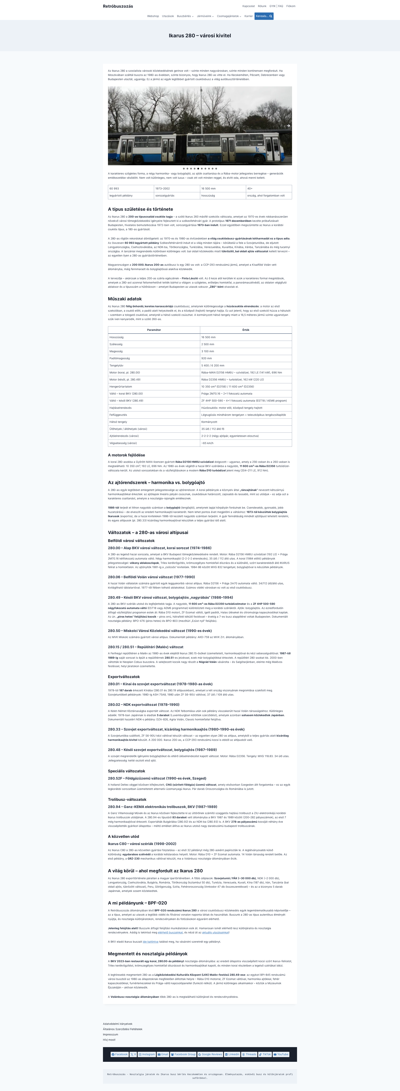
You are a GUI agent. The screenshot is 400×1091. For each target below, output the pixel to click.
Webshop (153, 16)
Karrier (249, 16)
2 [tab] (187, 168)
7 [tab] (205, 168)
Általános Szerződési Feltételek (122, 1029)
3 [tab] (191, 168)
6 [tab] (202, 168)
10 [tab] (216, 168)
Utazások (168, 16)
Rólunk (262, 6)
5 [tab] (198, 168)
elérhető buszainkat (170, 932)
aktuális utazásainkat (215, 932)
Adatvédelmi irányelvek (117, 1023)
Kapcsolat (248, 6)
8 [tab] (209, 168)
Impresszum (110, 1034)
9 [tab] (212, 168)
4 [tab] (194, 168)
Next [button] (288, 126)
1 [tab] (184, 168)
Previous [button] (112, 126)
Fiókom (290, 6)
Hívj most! (109, 1039)
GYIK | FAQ (276, 6)
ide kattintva (150, 941)
